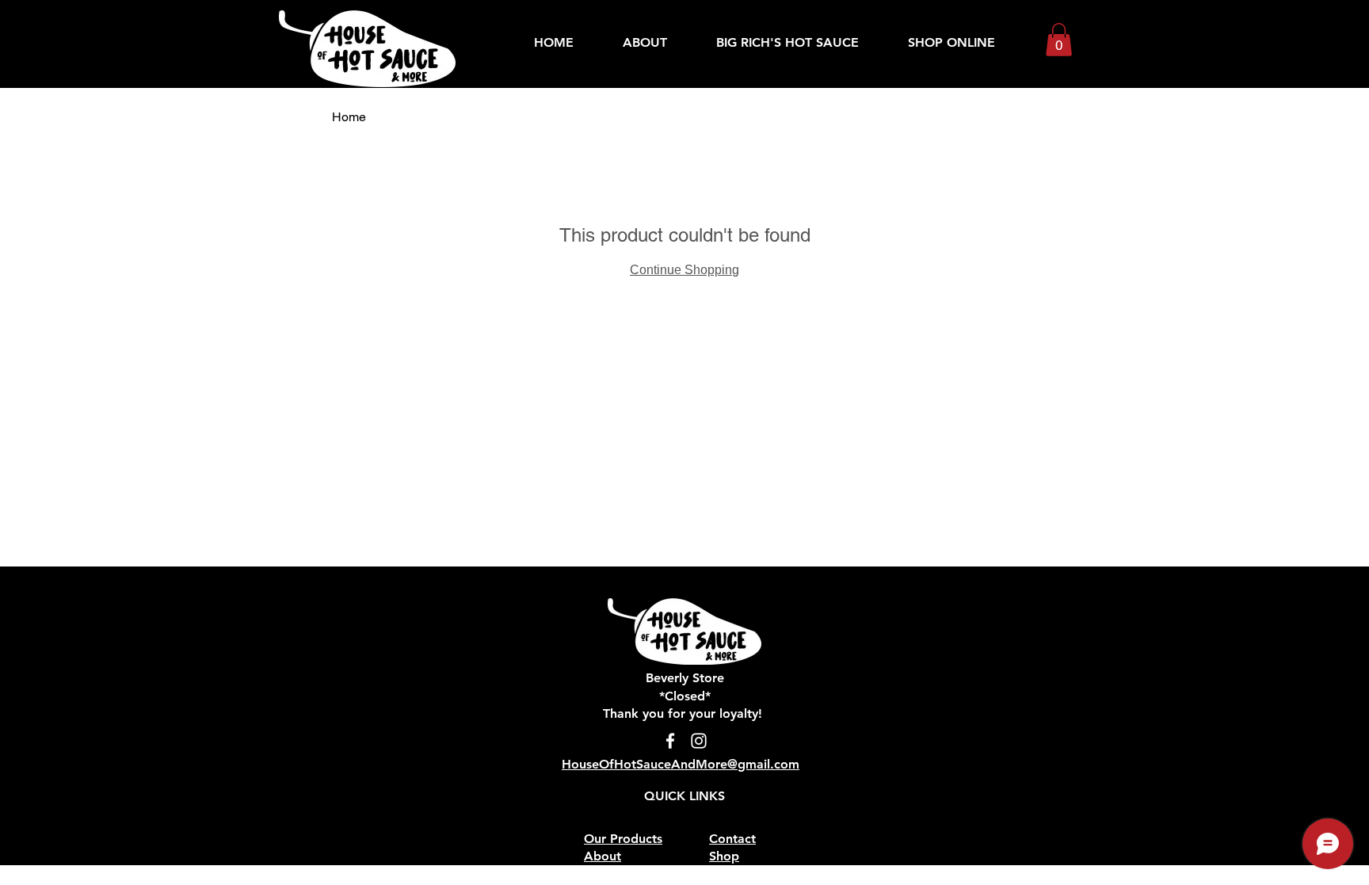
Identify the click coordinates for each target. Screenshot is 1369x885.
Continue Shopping (684, 270)
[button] (1059, 39)
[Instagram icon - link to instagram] (698, 741)
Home (349, 116)
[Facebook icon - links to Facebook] (670, 741)
